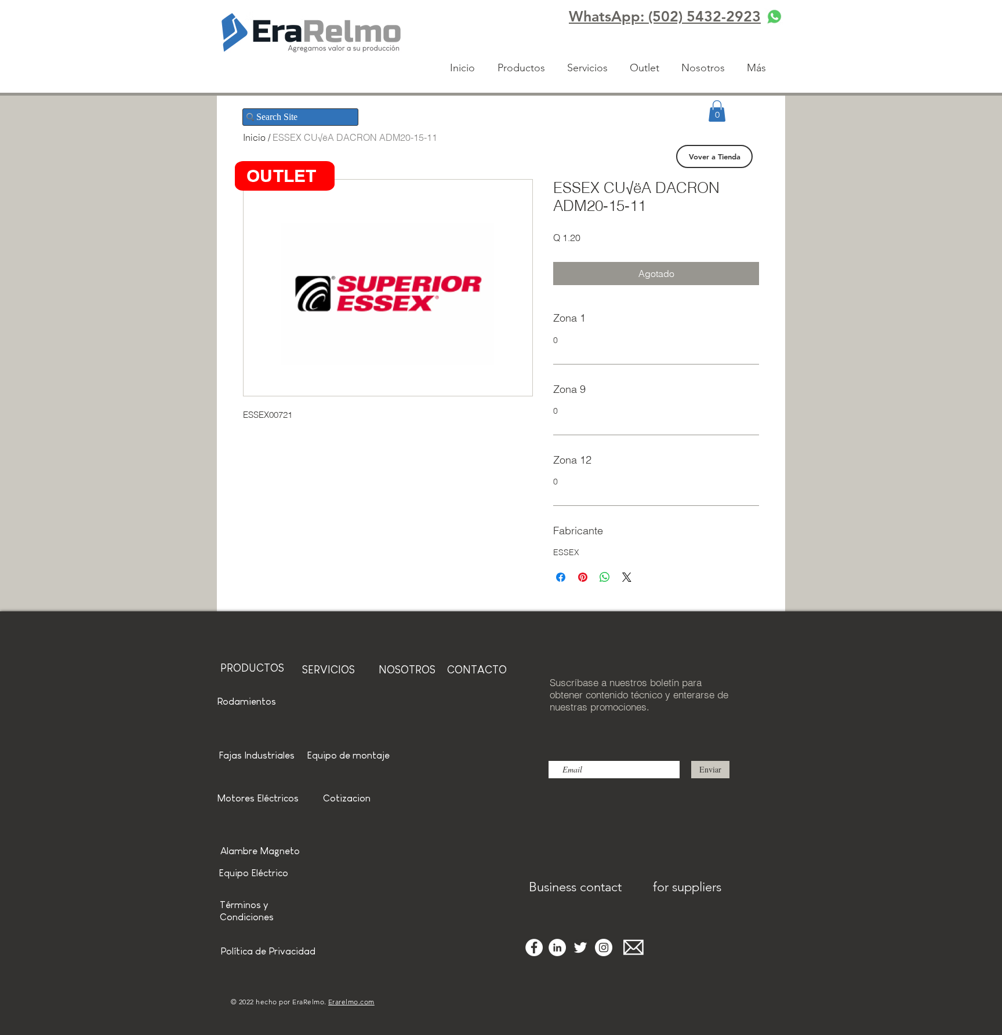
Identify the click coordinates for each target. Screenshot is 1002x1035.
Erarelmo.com (351, 1001)
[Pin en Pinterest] (583, 577)
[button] (717, 111)
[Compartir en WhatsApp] (605, 577)
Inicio (254, 137)
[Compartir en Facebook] (561, 577)
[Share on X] (627, 577)
